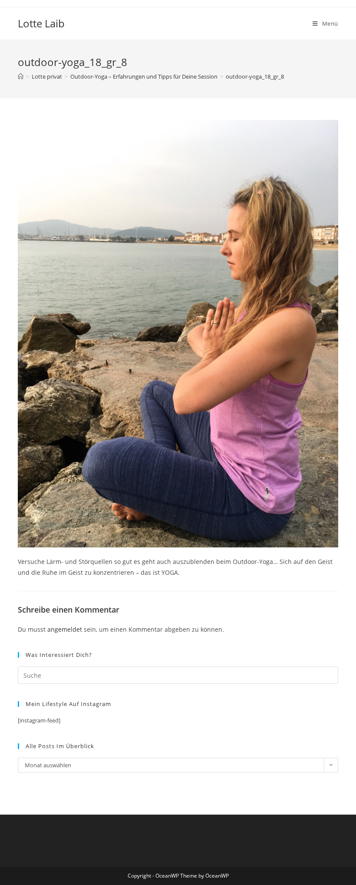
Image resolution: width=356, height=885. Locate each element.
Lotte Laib (41, 23)
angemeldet (64, 629)
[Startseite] (20, 76)
